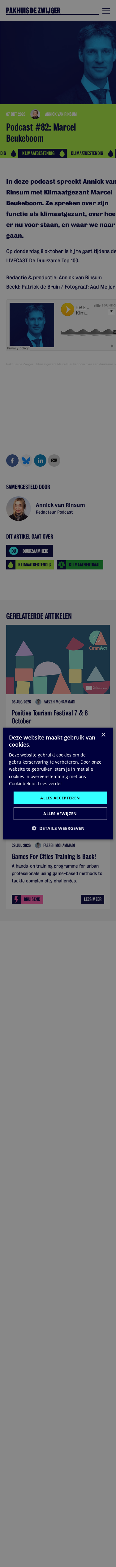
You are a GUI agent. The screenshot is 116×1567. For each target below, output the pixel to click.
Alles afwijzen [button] (60, 813)
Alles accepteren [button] (60, 797)
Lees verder (50, 783)
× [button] (103, 734)
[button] (58, 828)
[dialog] (58, 783)
